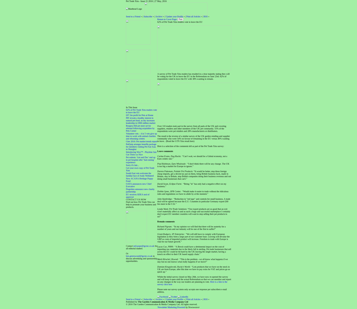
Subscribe (148, 16)
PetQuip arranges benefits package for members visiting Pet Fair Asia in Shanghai (141, 146)
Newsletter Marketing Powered (171, 307)
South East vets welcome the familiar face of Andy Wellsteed (140, 174)
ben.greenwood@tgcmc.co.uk (139, 256)
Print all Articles (193, 16)
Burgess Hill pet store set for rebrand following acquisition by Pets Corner (140, 128)
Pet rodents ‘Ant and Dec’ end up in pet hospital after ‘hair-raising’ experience (140, 160)
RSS (206, 16)
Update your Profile (174, 16)
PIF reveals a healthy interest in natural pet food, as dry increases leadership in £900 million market (140, 120)
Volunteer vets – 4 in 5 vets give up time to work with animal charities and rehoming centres (141, 136)
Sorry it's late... (132, 165)
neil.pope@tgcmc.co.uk (143, 246)
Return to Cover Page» (167, 19)
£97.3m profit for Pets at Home (139, 115)
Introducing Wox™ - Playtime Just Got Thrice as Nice (141, 153)
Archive (158, 16)
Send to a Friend (133, 16)
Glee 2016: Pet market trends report (141, 141)
